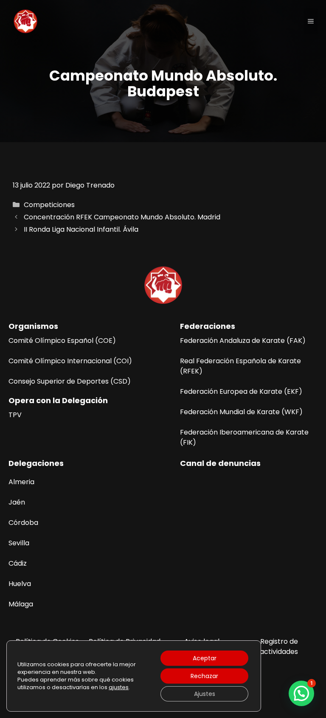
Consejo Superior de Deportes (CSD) (69, 381)
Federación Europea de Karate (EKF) (241, 391)
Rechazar (204, 676)
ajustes (119, 687)
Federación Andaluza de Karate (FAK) (243, 340)
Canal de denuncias (220, 463)
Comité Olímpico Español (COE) (62, 340)
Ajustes (204, 694)
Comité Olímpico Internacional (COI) (70, 361)
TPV (15, 415)
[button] (301, 693)
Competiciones (49, 205)
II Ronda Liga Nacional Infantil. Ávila (81, 229)
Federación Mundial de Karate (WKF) (241, 412)
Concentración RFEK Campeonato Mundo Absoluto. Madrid (122, 217)
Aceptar (204, 658)
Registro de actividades (279, 646)
